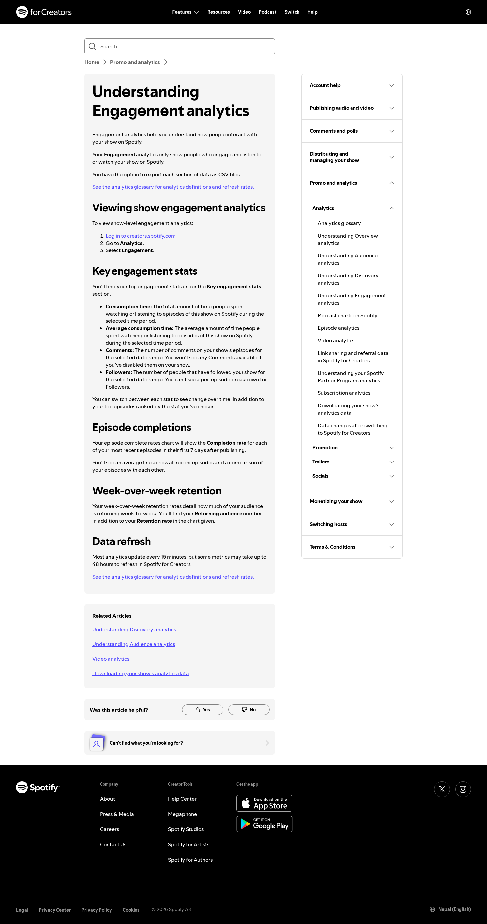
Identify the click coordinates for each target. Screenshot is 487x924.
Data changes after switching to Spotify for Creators (353, 429)
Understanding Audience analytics (133, 644)
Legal (22, 910)
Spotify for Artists (188, 844)
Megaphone (182, 813)
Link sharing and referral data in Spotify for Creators (353, 356)
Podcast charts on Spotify (347, 315)
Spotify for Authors (190, 859)
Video (244, 12)
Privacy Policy (96, 910)
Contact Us (113, 844)
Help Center (182, 798)
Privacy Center (55, 910)
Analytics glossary (339, 223)
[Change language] (468, 12)
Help (312, 12)
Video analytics (110, 658)
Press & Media (117, 813)
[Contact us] (265, 743)
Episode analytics (338, 327)
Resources (218, 12)
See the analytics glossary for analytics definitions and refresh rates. (173, 186)
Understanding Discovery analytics (134, 629)
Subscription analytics (344, 392)
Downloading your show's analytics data (140, 673)
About (107, 798)
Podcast (268, 12)
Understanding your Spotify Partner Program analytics (351, 376)
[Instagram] (463, 789)
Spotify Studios (186, 829)
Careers (109, 829)
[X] (442, 789)
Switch (292, 12)
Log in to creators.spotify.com (141, 235)
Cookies (131, 910)
